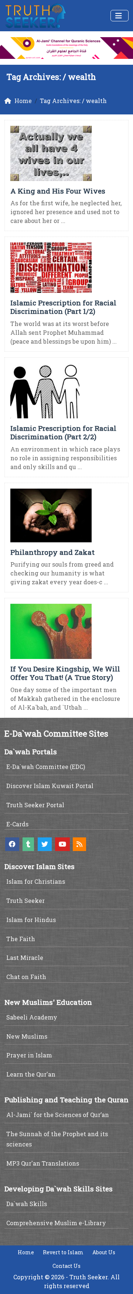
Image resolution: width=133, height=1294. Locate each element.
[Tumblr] (28, 844)
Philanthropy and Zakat (52, 552)
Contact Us (66, 1265)
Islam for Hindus (31, 919)
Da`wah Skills (26, 1204)
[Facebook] (12, 844)
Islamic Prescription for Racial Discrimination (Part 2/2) (63, 432)
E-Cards (17, 824)
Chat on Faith (26, 977)
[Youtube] (62, 844)
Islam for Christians (35, 881)
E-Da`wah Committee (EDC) (45, 766)
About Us (103, 1252)
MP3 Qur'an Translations (42, 1163)
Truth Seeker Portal (35, 805)
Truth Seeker (25, 900)
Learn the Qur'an (30, 1074)
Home (26, 1252)
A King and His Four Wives (57, 190)
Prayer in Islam (29, 1055)
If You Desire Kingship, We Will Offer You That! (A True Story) (65, 673)
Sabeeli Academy (31, 1017)
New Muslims (26, 1036)
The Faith (20, 939)
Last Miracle (24, 957)
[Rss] (79, 844)
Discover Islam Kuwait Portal (49, 786)
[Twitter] (45, 844)
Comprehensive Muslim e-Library (56, 1223)
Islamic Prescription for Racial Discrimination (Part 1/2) (63, 307)
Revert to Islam (63, 1252)
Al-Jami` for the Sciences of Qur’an (57, 1114)
